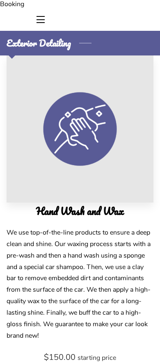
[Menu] (40, 19)
